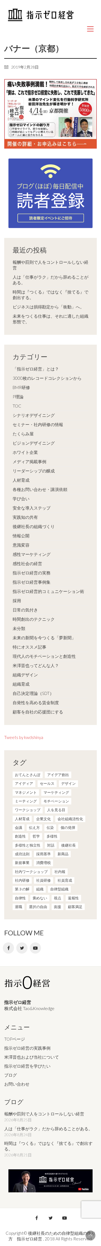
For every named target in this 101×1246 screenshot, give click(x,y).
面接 (57, 906)
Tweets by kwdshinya (23, 737)
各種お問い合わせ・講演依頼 (40, 489)
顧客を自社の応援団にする (38, 711)
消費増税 (43, 862)
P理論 (18, 396)
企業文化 (43, 819)
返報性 (73, 898)
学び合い (21, 498)
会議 (18, 827)
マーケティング (56, 792)
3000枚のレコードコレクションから (47, 378)
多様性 (52, 836)
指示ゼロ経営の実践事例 (27, 1048)
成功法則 (22, 854)
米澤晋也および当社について (31, 1056)
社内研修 (22, 880)
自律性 (20, 898)
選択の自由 (38, 906)
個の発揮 (68, 827)
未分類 (19, 628)
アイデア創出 (58, 774)
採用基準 (43, 854)
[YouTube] (35, 948)
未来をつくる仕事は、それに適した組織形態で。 (50, 318)
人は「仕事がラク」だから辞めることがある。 (50, 279)
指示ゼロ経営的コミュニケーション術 (48, 591)
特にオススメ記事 (29, 646)
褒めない (40, 898)
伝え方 (34, 827)
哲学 (36, 836)
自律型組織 (59, 889)
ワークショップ (27, 810)
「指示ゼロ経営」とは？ (36, 368)
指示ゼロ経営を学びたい (27, 1065)
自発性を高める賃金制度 (36, 702)
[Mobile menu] (90, 29)
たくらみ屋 (23, 433)
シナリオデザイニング (34, 415)
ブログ (10, 1074)
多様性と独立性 (27, 845)
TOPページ (14, 1039)
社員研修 (43, 880)
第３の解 (22, 889)
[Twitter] (21, 948)
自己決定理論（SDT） (33, 693)
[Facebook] (8, 948)
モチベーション (56, 801)
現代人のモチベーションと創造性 (44, 656)
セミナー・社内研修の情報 (38, 424)
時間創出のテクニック (34, 619)
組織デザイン (25, 674)
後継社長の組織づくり (34, 526)
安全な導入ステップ (31, 507)
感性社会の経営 (27, 563)
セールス (47, 783)
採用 (17, 600)
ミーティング (26, 801)
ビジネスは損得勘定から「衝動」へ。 (48, 306)
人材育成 (21, 480)
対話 (50, 845)
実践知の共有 (25, 517)
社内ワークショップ (31, 871)
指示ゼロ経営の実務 (31, 572)
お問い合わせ (16, 1083)
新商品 (63, 854)
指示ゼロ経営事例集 (31, 582)
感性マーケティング (31, 554)
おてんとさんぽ (27, 774)
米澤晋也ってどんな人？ (36, 665)
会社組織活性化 (70, 819)
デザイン (68, 783)
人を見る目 (56, 810)
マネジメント (26, 792)
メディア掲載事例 (29, 461)
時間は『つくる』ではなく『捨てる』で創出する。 (50, 294)
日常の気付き (25, 609)
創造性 (20, 836)
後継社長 (68, 845)
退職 (18, 906)
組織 (39, 889)
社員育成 (65, 880)
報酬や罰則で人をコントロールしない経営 (50, 265)
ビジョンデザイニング (34, 442)
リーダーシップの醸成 (34, 470)
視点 (57, 898)
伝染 (50, 827)
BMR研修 (21, 387)
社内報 (59, 871)
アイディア (24, 783)
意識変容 (21, 544)
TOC (17, 405)
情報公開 (21, 535)
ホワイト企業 (25, 452)
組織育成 (21, 683)
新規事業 (22, 862)
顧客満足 (75, 906)
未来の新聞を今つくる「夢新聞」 (44, 637)
